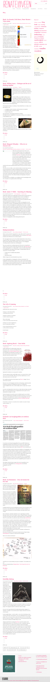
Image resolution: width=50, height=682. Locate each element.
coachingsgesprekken (18, 463)
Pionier (35, 36)
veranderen (37, 51)
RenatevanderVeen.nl (17, 4)
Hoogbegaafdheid (43, 32)
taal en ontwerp (28, 23)
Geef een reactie (6, 24)
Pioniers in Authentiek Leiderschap (23, 398)
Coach (39, 24)
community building (10, 149)
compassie (16, 306)
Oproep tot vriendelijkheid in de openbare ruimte (41, 662)
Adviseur (36, 22)
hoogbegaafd (20, 420)
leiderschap (24, 23)
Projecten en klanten (39, 38)
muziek (43, 34)
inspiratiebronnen (28, 517)
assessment (39, 22)
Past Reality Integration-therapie (14, 351)
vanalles (42, 48)
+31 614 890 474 (21, 660)
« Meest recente (13, 647)
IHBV (22, 447)
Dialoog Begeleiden (6, 533)
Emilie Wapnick (28, 235)
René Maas (17, 621)
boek (15, 23)
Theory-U (21, 379)
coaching (17, 23)
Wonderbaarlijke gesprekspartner (42, 659)
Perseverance (18, 154)
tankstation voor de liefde (21, 149)
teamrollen (40, 46)
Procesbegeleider (40, 36)
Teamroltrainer (36, 48)
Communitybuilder (37, 26)
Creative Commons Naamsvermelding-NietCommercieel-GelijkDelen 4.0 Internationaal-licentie (24, 680)
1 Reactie (20, 87)
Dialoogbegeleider (43, 30)
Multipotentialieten (8, 230)
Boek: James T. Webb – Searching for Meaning (17, 192)
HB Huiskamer (39, 672)
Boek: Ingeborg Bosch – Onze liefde (14, 343)
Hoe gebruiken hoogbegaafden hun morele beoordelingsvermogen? (41, 656)
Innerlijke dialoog (8, 579)
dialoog (20, 23)
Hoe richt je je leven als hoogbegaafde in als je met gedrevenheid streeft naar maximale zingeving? (41, 667)
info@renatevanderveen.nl (22, 661)
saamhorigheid (38, 40)
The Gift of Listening (9, 304)
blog (13, 23)
